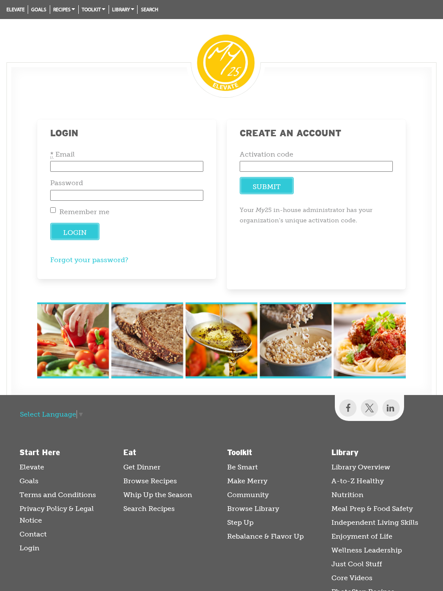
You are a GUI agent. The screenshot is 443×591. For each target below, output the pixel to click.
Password (66, 183)
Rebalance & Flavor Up (265, 536)
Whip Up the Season (157, 495)
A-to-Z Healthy (357, 481)
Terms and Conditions (57, 495)
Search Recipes (149, 508)
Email (62, 154)
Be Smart (242, 467)
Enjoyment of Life (361, 536)
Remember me (84, 212)
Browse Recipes (150, 481)
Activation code (266, 154)
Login (29, 548)
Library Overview (360, 467)
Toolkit (91, 9)
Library (121, 9)
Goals (38, 9)
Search (149, 9)
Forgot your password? (89, 260)
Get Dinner (142, 467)
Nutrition (347, 495)
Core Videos (351, 578)
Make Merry (247, 481)
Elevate (15, 9)
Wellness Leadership (366, 550)
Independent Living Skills (374, 522)
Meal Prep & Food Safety (372, 508)
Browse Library (253, 508)
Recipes (62, 9)
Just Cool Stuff (356, 564)
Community (248, 495)
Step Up (240, 522)
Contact (33, 534)
